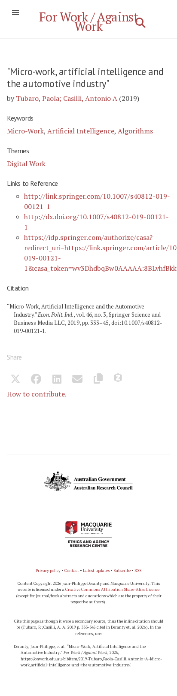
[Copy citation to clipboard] (98, 380)
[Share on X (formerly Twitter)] (15, 380)
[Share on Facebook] (36, 380)
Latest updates (96, 570)
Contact (71, 570)
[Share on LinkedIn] (56, 380)
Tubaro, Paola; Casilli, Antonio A (66, 98)
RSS (137, 570)
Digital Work (26, 163)
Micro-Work (25, 131)
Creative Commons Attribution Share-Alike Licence (112, 589)
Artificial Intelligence (80, 131)
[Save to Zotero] (118, 380)
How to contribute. (37, 394)
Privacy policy (48, 570)
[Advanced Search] (140, 23)
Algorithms (135, 131)
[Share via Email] (77, 380)
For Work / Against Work (88, 21)
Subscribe (122, 570)
